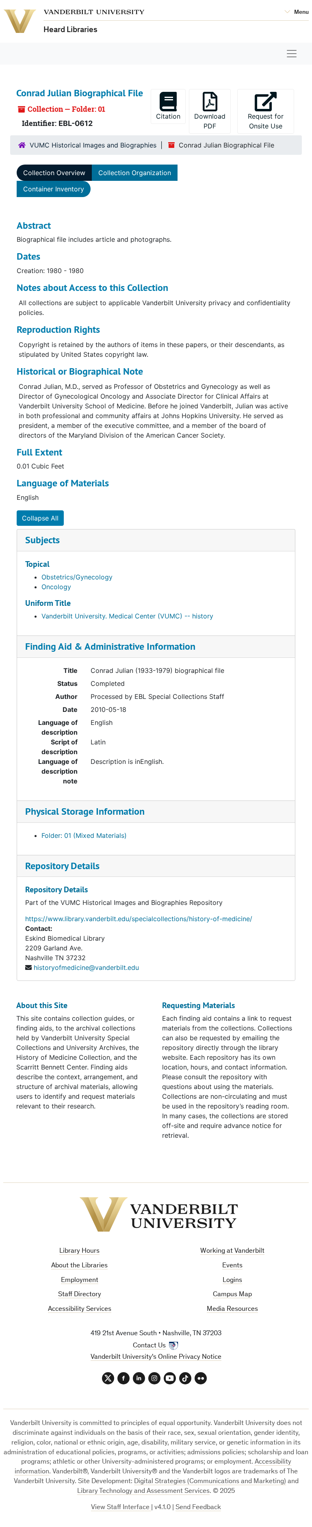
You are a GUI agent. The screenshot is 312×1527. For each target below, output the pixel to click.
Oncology (56, 587)
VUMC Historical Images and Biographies (93, 145)
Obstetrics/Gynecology (77, 577)
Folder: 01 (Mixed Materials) (84, 835)
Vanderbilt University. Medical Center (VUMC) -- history (127, 616)
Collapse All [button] (40, 518)
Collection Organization (134, 173)
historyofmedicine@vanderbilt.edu (86, 967)
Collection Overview (54, 173)
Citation (168, 116)
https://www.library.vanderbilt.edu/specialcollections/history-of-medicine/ (138, 919)
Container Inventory (53, 189)
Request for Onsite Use (271, 121)
